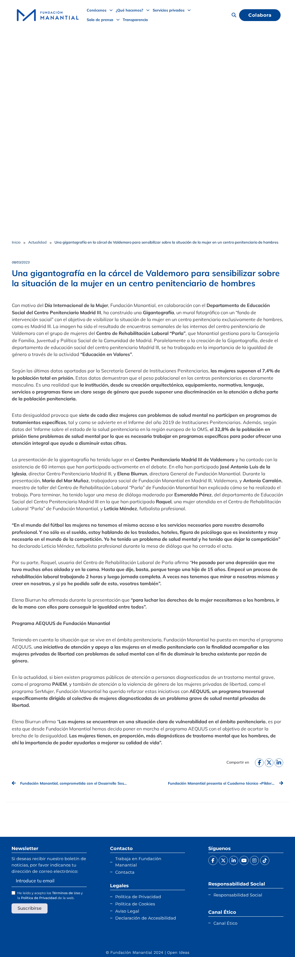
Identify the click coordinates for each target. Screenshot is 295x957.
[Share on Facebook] (259, 762)
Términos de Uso (66, 893)
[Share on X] (269, 762)
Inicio (16, 242)
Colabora (259, 15)
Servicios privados (168, 10)
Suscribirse (29, 908)
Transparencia (135, 19)
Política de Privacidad (39, 898)
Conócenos (96, 10)
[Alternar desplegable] (111, 10)
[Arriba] (276, 941)
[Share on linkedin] (279, 762)
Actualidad (37, 242)
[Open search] (234, 15)
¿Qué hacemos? (129, 10)
